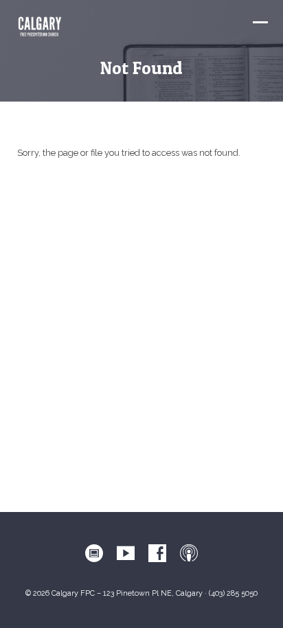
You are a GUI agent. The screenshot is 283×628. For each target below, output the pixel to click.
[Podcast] (189, 554)
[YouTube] (126, 554)
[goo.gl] (94, 554)
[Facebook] (157, 554)
